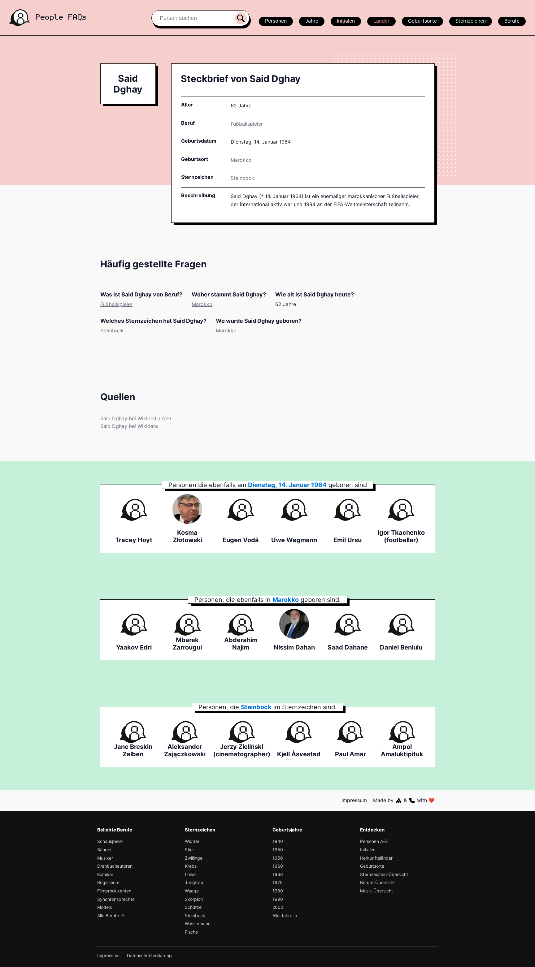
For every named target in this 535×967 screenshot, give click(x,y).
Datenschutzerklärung (149, 955)
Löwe (190, 874)
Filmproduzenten (114, 890)
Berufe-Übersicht (377, 882)
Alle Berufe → (110, 915)
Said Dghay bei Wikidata (129, 426)
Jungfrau (194, 882)
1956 (277, 858)
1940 (277, 841)
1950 (277, 849)
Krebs (191, 866)
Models (104, 907)
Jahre (311, 21)
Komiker (105, 874)
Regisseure (108, 882)
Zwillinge (193, 858)
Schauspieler (110, 841)
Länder (381, 21)
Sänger (104, 849)
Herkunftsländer (376, 858)
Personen (276, 21)
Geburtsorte (422, 21)
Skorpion (194, 899)
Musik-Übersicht (376, 890)
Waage (192, 890)
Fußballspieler (247, 124)
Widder (192, 841)
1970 (277, 882)
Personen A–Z (374, 841)
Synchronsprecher (115, 899)
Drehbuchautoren (115, 866)
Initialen (346, 21)
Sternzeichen (470, 21)
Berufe (512, 21)
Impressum (354, 800)
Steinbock (242, 178)
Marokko (202, 304)
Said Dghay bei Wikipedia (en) (135, 418)
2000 (277, 907)
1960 (277, 866)
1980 (277, 890)
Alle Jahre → (285, 915)
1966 (277, 874)
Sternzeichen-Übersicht (384, 874)
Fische (191, 932)
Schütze (193, 907)
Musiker (105, 858)
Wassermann (198, 923)
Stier (189, 849)
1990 (277, 899)
